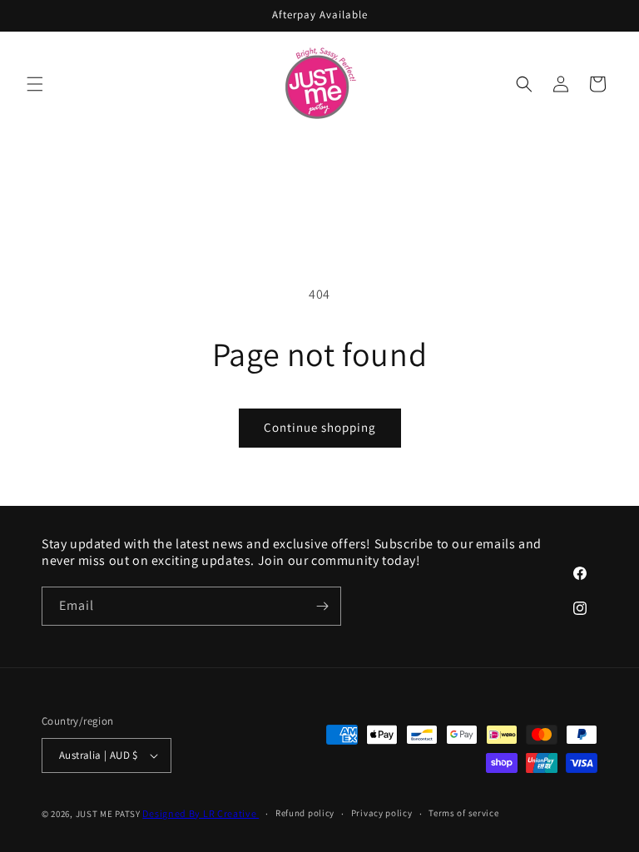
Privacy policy (382, 813)
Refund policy (304, 813)
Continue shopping (320, 427)
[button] (35, 84)
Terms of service (463, 813)
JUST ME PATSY (108, 814)
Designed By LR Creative (200, 813)
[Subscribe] (322, 606)
